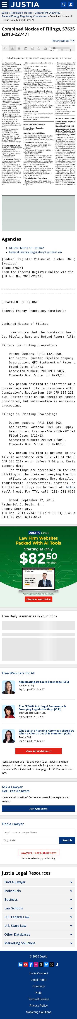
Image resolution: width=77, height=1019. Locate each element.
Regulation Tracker (21, 12)
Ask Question (38, 808)
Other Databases (17, 934)
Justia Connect (38, 973)
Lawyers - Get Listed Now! (38, 853)
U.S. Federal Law (16, 917)
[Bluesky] (46, 964)
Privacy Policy (39, 1005)
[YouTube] (25, 964)
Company (38, 986)
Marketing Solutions (19, 943)
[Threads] (41, 964)
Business (11, 899)
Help (38, 992)
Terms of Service (38, 999)
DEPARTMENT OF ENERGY (27, 248)
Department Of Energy (47, 12)
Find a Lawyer (13, 824)
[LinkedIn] (20, 964)
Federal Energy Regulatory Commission (24, 16)
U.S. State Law (15, 925)
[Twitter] (51, 964)
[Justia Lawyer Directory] (57, 964)
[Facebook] (31, 964)
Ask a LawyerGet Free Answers (16, 789)
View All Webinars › (38, 751)
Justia (5, 12)
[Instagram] (36, 964)
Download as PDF (63, 41)
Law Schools (13, 908)
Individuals (12, 891)
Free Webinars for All (18, 673)
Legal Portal (38, 979)
